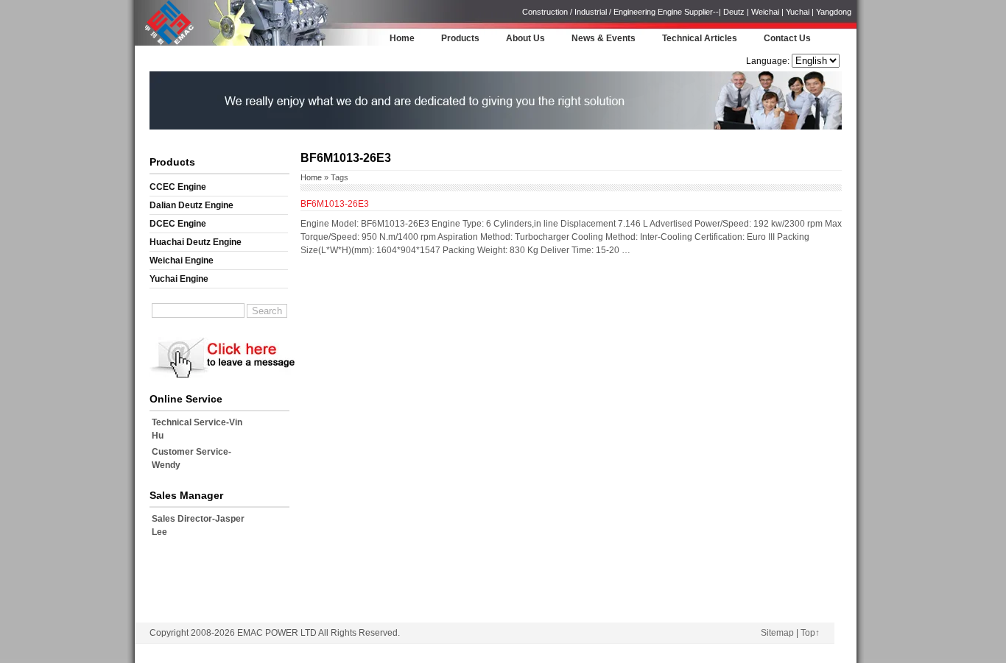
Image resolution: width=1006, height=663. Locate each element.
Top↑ (810, 633)
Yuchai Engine (179, 279)
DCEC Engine (178, 224)
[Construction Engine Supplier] (165, 43)
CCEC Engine (178, 187)
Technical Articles (699, 38)
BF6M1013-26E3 (334, 204)
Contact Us (787, 38)
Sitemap (777, 633)
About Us (525, 38)
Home (402, 38)
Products (460, 38)
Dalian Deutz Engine (191, 205)
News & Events (603, 38)
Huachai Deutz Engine (196, 242)
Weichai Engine (182, 260)
